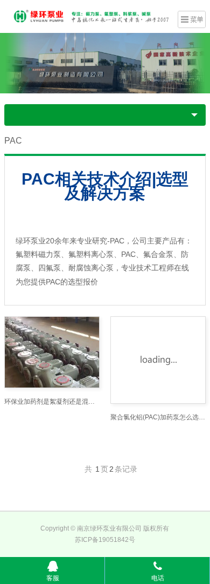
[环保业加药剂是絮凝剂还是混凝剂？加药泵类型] (52, 352)
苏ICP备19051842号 (105, 540)
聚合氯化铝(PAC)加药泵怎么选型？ (158, 417)
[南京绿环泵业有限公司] (88, 15)
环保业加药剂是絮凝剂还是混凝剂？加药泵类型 (52, 401)
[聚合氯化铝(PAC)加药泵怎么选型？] (158, 360)
